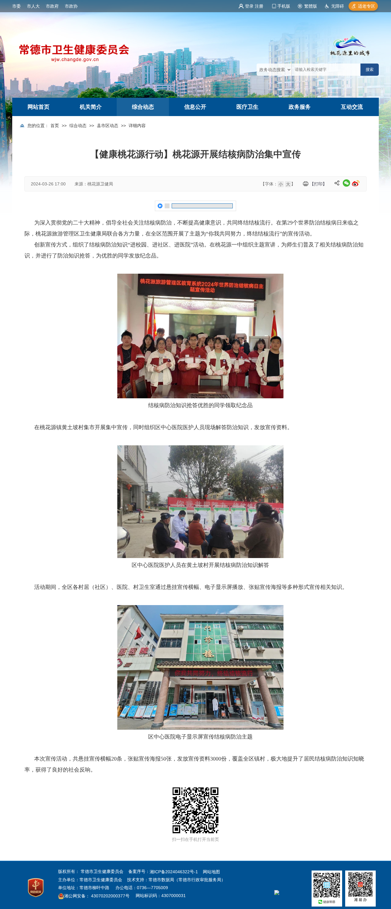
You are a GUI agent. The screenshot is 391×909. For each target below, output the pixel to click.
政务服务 (300, 107)
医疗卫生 (247, 107)
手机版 (283, 6)
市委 (16, 6)
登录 (249, 6)
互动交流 (352, 107)
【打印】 (318, 183)
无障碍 (337, 6)
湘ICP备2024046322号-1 (174, 871)
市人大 (33, 6)
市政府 (52, 6)
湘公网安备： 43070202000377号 (97, 895)
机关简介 (91, 107)
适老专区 (366, 6)
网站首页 (38, 107)
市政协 (71, 6)
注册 (259, 6)
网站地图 (211, 871)
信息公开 (195, 107)
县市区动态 (107, 125)
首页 (54, 125)
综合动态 (143, 107)
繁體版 (310, 6)
